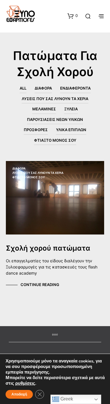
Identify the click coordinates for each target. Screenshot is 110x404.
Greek (66, 398)
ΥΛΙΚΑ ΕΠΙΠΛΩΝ (71, 129)
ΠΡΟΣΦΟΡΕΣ (36, 129)
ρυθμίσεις (25, 383)
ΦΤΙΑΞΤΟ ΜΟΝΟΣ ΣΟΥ (55, 140)
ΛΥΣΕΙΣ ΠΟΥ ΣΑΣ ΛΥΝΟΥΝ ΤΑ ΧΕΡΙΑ (55, 98)
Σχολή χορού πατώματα (48, 248)
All (23, 88)
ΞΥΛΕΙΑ (71, 109)
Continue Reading (40, 284)
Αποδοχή (19, 394)
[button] (72, 16)
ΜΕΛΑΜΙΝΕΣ (44, 109)
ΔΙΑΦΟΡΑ (43, 88)
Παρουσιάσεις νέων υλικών (55, 119)
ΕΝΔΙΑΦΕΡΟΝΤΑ (75, 88)
